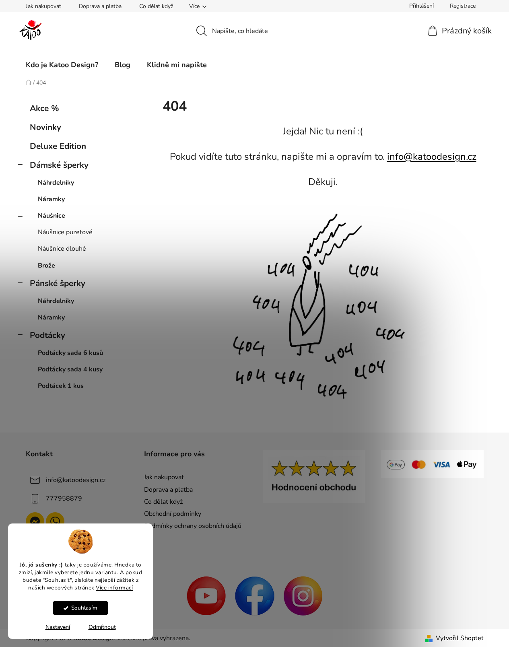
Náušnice (51, 215)
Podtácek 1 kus (61, 385)
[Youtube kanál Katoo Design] (206, 595)
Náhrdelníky (56, 182)
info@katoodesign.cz (431, 156)
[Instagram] (303, 595)
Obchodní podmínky (172, 513)
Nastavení (57, 627)
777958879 (64, 498)
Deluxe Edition (58, 146)
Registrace (463, 6)
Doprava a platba (100, 6)
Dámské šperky (59, 165)
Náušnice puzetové (65, 232)
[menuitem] (62, 64)
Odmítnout (102, 627)
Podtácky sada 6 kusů (70, 352)
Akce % (44, 108)
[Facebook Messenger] (35, 521)
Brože (46, 265)
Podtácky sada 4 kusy (70, 369)
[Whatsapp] (55, 521)
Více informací (114, 587)
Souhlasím (84, 608)
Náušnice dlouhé (62, 248)
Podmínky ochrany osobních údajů (192, 525)
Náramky (51, 199)
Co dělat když (156, 6)
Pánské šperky (57, 283)
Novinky (45, 127)
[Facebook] (255, 595)
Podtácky (47, 335)
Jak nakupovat (43, 6)
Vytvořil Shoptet (460, 638)
